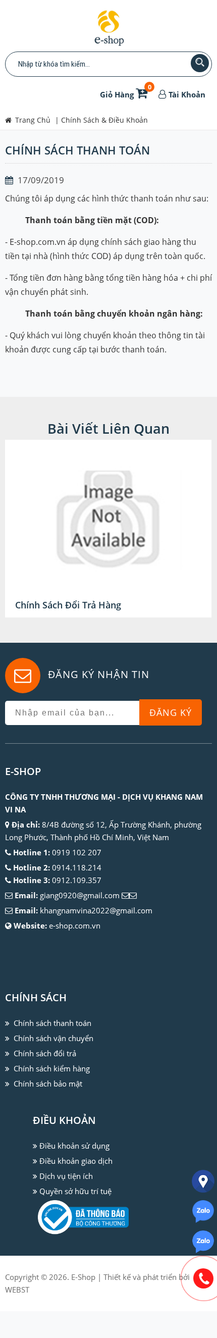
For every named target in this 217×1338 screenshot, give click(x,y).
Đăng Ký (170, 712)
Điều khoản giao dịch (76, 1161)
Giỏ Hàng (125, 94)
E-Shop (83, 1277)
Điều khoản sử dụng (74, 1146)
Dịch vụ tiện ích (66, 1176)
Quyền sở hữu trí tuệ (75, 1191)
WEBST (17, 1289)
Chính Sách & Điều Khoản (104, 120)
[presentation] (25, 528)
